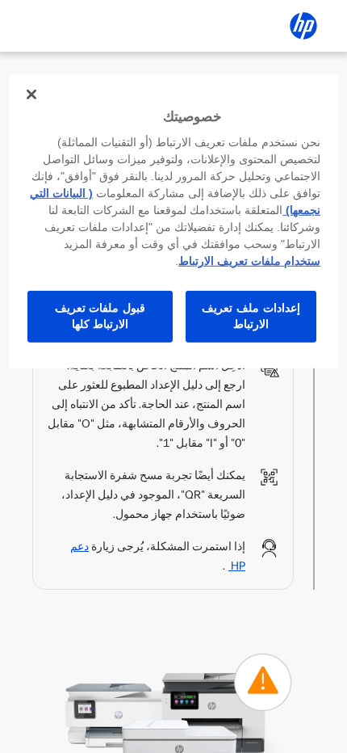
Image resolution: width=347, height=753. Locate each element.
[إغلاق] (31, 94)
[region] (174, 221)
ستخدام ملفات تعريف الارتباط (249, 261)
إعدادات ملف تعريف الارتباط (250, 315)
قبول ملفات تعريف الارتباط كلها (100, 315)
